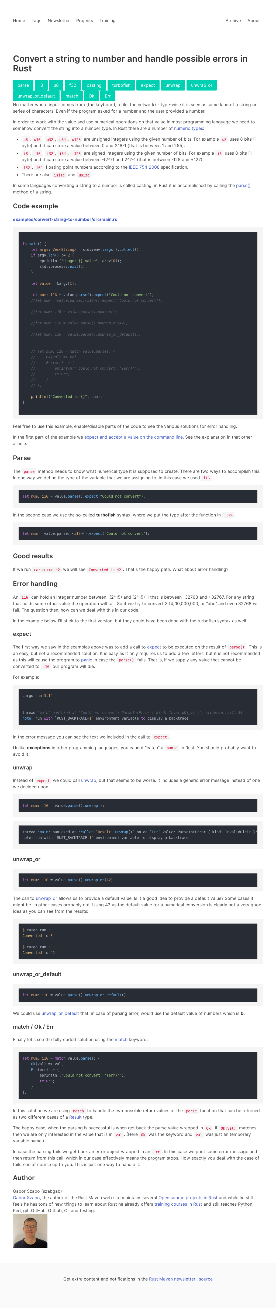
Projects (84, 20)
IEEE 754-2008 (144, 167)
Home (19, 20)
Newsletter (59, 20)
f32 (72, 85)
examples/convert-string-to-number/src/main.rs (65, 219)
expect (148, 85)
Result (75, 1117)
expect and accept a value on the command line (133, 437)
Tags (36, 20)
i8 (41, 85)
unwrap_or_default (36, 96)
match (71, 96)
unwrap (173, 85)
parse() (243, 185)
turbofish (121, 85)
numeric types (188, 128)
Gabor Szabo (26, 1197)
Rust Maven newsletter (172, 1279)
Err (108, 96)
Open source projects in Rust (188, 1197)
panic (86, 659)
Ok (91, 96)
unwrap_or (201, 85)
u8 (56, 85)
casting (94, 85)
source (206, 1279)
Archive (233, 20)
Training (107, 20)
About (253, 20)
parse (23, 85)
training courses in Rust (178, 1204)
